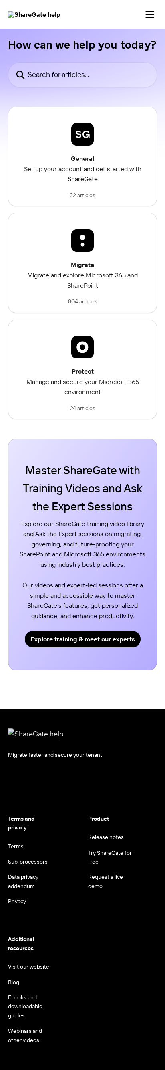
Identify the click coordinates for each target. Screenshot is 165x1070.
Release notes (106, 837)
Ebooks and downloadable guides (25, 1006)
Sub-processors (28, 861)
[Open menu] (150, 14)
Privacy (17, 901)
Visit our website (28, 966)
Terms (16, 846)
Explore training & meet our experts (82, 639)
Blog (13, 982)
